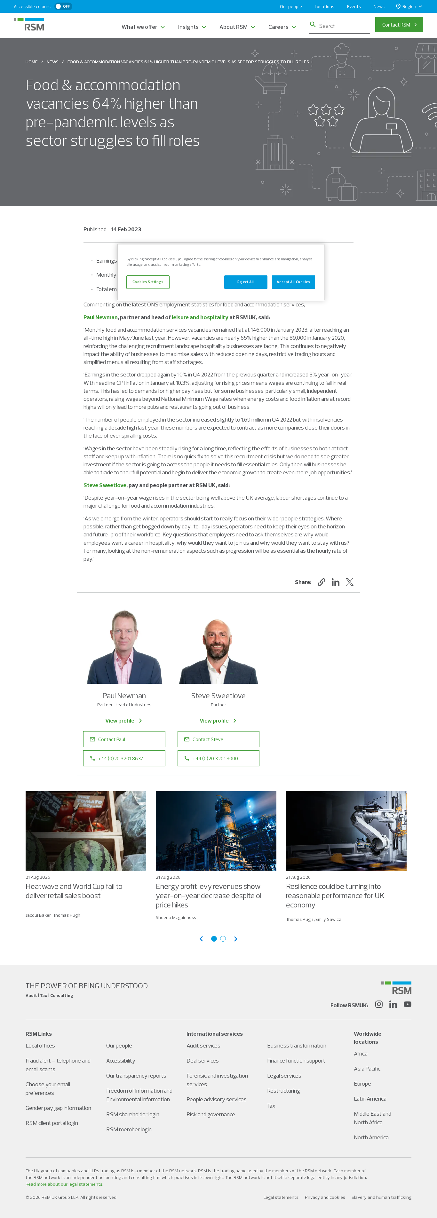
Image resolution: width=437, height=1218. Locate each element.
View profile (119, 720)
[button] (321, 582)
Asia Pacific (367, 1068)
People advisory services (217, 1099)
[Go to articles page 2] (223, 939)
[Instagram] (379, 1005)
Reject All (245, 282)
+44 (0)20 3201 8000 (215, 758)
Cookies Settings (147, 282)
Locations (324, 6)
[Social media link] (396, 987)
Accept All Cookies (293, 282)
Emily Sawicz (328, 919)
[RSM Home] (29, 24)
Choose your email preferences (48, 1088)
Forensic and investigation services (217, 1080)
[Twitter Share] (350, 582)
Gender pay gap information (58, 1107)
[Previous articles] (201, 939)
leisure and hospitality (200, 317)
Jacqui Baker (38, 915)
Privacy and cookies (325, 1197)
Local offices (40, 1045)
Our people (291, 6)
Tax (271, 1105)
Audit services (203, 1045)
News (379, 6)
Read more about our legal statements (64, 1184)
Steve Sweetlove (104, 485)
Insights (188, 26)
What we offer (139, 26)
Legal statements (281, 1197)
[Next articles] (236, 939)
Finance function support (296, 1060)
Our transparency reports (136, 1075)
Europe (362, 1083)
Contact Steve (208, 739)
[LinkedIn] (393, 1005)
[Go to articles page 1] (214, 939)
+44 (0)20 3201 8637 (120, 758)
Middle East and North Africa (372, 1118)
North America (371, 1137)
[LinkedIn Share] (335, 582)
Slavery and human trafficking (381, 1197)
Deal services (203, 1060)
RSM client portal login (52, 1123)
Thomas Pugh (66, 915)
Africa (361, 1053)
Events (354, 6)
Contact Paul (111, 739)
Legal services (284, 1075)
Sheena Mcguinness (176, 917)
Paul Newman (100, 317)
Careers (278, 26)
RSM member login (129, 1129)
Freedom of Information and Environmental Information (139, 1095)
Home (32, 62)
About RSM (233, 26)
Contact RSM (396, 24)
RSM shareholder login (132, 1114)
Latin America (370, 1098)
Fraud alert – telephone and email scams (58, 1065)
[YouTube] (407, 1005)
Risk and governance (211, 1114)
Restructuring (283, 1090)
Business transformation (296, 1045)
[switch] (63, 6)
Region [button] (409, 6)
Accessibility (120, 1060)
